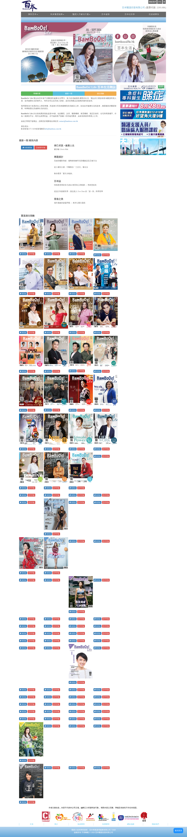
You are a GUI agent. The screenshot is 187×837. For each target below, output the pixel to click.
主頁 (31, 824)
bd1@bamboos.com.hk (53, 129)
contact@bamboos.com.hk (68, 121)
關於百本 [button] (32, 14)
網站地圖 (130, 824)
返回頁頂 (178, 831)
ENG (160, 2)
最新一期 (68, 94)
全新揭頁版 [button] (28, 147)
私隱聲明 (105, 824)
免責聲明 (81, 824)
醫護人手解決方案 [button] (81, 14)
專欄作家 (36, 94)
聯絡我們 (152, 2)
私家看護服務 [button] (57, 14)
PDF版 (32, 254)
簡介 (56, 824)
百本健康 (106, 14)
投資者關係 (154, 14)
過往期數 (100, 94)
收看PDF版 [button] (41, 147)
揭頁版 (23, 254)
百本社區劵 (130, 14)
